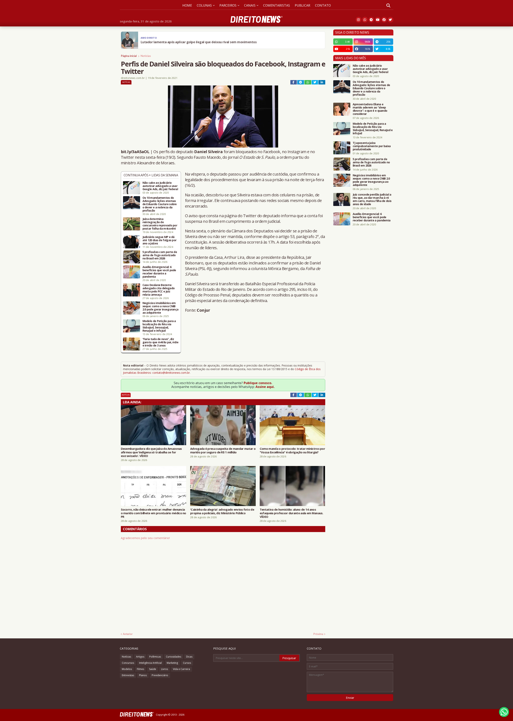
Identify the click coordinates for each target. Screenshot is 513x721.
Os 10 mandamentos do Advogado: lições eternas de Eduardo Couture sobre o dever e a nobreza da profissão (159, 204)
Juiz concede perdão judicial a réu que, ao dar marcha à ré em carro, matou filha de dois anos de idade (372, 199)
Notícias (146, 55)
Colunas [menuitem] (204, 5)
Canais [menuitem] (249, 5)
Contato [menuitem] (323, 5)
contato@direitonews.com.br (171, 373)
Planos (143, 675)
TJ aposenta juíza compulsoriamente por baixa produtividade (372, 146)
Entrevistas (128, 675)
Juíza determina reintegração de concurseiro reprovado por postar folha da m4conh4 (159, 223)
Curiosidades (173, 656)
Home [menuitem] (187, 5)
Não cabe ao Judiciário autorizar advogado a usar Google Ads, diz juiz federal (160, 186)
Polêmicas (155, 656)
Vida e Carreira (181, 669)
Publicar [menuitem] (302, 5)
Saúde (152, 669)
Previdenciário (160, 675)
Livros (164, 669)
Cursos (187, 663)
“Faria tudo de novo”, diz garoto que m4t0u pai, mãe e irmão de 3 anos (160, 342)
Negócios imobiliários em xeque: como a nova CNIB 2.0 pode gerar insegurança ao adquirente (160, 307)
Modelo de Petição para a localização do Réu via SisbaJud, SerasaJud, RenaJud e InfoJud (159, 325)
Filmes (140, 669)
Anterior (128, 634)
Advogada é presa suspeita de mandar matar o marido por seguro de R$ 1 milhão (222, 450)
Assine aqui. (265, 387)
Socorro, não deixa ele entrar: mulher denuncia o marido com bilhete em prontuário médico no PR (153, 513)
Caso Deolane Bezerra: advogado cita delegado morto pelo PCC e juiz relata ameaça (158, 289)
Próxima (318, 634)
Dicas (189, 656)
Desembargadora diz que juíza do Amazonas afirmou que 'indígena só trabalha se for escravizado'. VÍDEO (151, 452)
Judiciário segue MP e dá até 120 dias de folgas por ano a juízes (159, 240)
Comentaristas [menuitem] (276, 5)
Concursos (128, 663)
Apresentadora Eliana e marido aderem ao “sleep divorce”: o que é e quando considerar (370, 109)
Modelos (127, 669)
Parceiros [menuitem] (227, 5)
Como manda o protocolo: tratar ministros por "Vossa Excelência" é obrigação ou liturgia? (292, 450)
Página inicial (129, 55)
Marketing (172, 663)
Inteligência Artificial (150, 663)
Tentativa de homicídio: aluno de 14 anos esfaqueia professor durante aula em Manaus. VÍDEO (291, 513)
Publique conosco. (258, 383)
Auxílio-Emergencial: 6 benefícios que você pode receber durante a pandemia (159, 271)
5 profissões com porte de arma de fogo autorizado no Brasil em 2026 (159, 255)
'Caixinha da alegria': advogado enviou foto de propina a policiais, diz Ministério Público (222, 511)
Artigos (140, 656)
